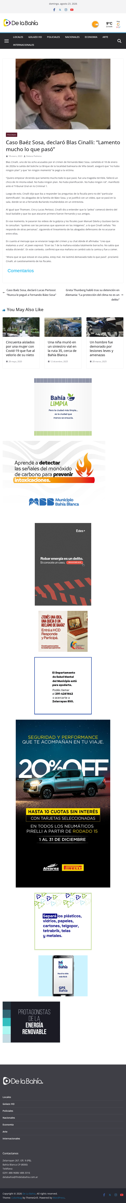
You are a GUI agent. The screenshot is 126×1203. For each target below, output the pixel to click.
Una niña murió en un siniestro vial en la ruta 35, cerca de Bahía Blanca (62, 348)
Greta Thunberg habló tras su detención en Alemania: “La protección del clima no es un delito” (92, 294)
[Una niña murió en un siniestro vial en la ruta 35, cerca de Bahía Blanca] (62, 319)
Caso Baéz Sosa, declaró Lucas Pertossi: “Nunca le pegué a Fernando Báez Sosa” (31, 292)
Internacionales (23, 44)
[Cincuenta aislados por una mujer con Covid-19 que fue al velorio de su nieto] (21, 319)
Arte (105, 37)
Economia (91, 37)
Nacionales (72, 37)
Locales (18, 37)
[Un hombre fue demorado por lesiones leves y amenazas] (104, 319)
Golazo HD (35, 37)
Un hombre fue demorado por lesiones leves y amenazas (101, 348)
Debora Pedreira (34, 156)
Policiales (53, 37)
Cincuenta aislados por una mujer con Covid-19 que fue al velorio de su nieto (20, 348)
